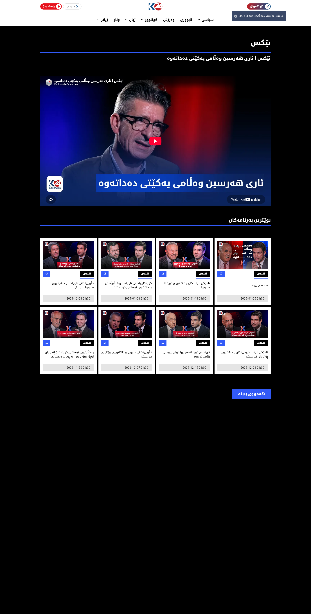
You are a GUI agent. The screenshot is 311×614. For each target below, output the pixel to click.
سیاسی (208, 19)
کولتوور (151, 19)
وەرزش (168, 19)
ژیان (132, 19)
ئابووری (186, 19)
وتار (117, 19)
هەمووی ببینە (251, 394)
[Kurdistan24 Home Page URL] (156, 7)
